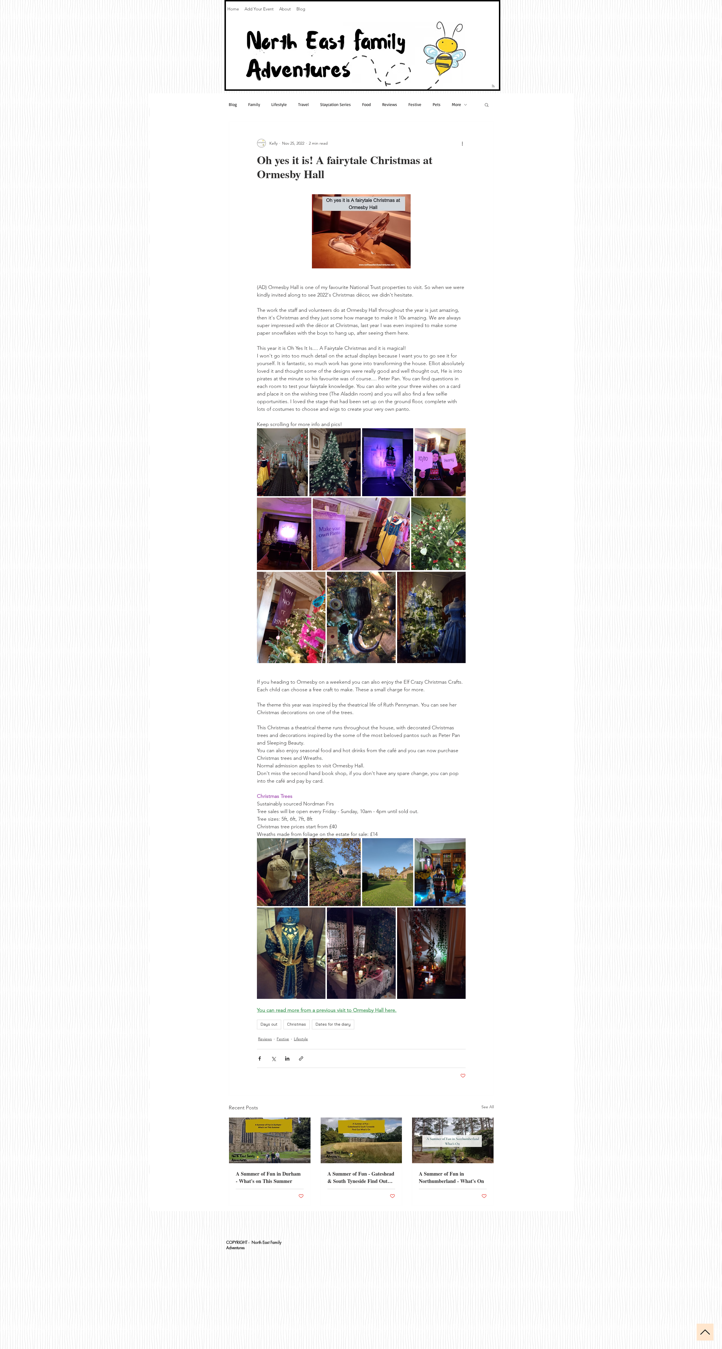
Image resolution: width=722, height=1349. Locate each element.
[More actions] (462, 143)
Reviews (389, 104)
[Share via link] (301, 1058)
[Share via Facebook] (259, 1058)
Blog (233, 104)
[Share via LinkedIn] (287, 1058)
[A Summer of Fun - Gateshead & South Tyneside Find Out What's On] (361, 1140)
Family (254, 104)
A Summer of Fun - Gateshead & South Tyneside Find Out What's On (360, 1177)
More (456, 104)
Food (366, 104)
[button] (486, 104)
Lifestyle (279, 104)
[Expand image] (282, 462)
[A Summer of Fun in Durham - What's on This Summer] (270, 1140)
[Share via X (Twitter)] (273, 1058)
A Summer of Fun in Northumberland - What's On (451, 1177)
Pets (437, 104)
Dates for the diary (333, 1024)
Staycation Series (335, 104)
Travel (303, 104)
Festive (414, 104)
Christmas (296, 1024)
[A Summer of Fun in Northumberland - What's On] (453, 1140)
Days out (269, 1024)
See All (487, 1106)
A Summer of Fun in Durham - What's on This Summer (268, 1177)
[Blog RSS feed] (493, 86)
